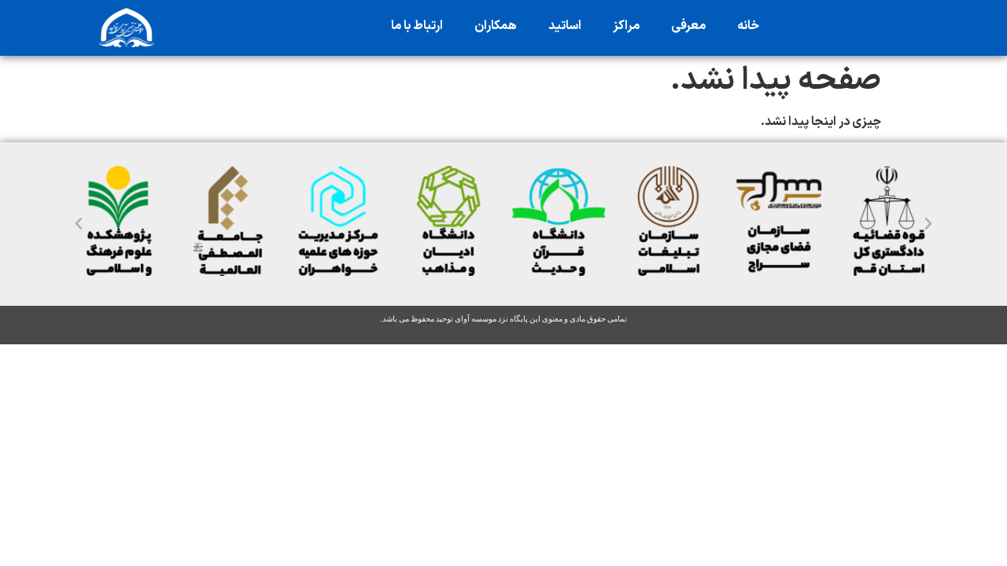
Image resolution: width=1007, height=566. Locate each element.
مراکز (626, 26)
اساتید (564, 26)
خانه (748, 26)
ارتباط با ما (417, 26)
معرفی (688, 26)
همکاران (495, 26)
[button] (79, 224)
